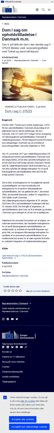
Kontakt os (7, 352)
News (7, 24)
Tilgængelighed (9, 381)
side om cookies (27, 401)
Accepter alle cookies (23, 419)
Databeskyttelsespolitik (12, 371)
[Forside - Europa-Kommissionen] (9, 8)
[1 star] (5, 290)
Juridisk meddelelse (10, 376)
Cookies (5, 366)
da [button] (37, 9)
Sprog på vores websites (13, 361)
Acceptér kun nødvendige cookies (29, 426)
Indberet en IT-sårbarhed (13, 357)
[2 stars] (7, 290)
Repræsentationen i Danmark (15, 276)
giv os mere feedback (40, 291)
